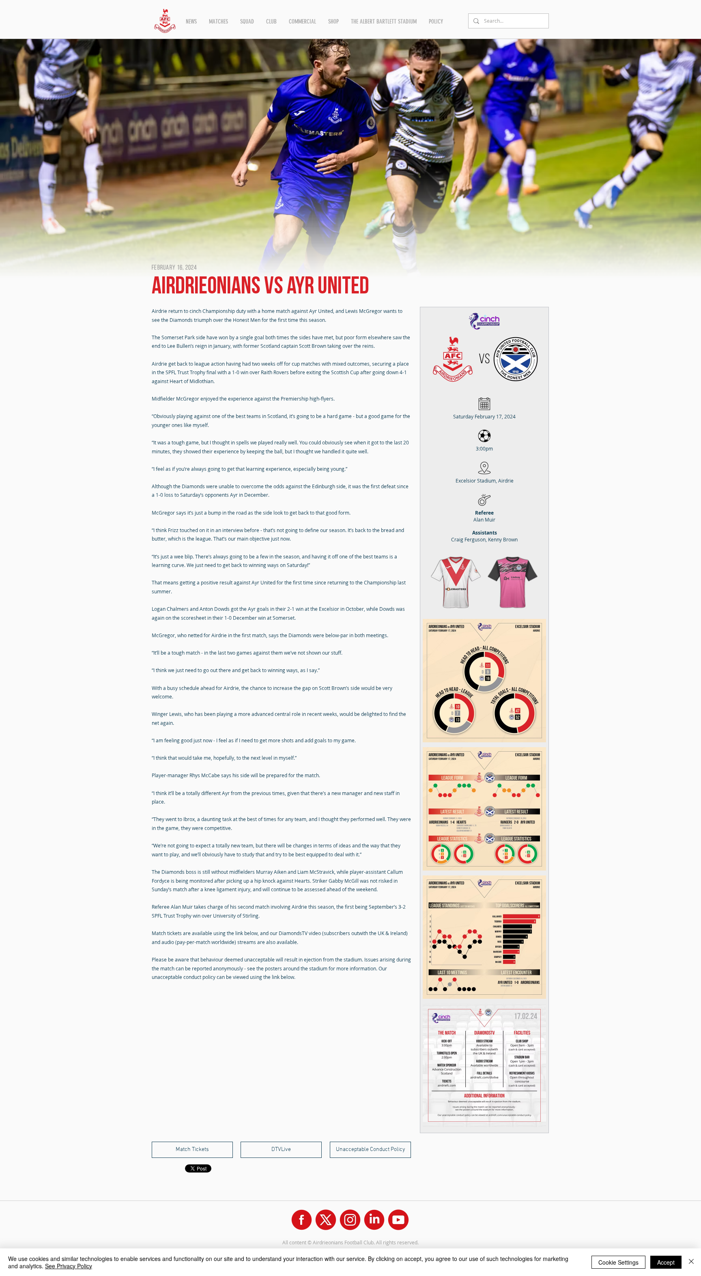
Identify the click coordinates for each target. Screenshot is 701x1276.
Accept (666, 1262)
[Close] (691, 1262)
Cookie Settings (618, 1262)
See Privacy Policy (68, 1266)
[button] (191, 21)
